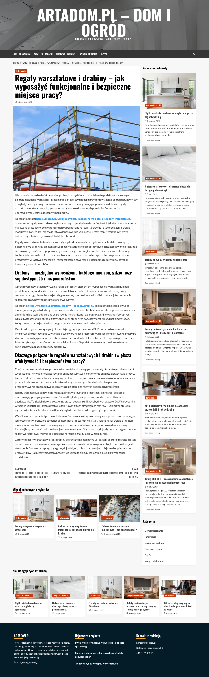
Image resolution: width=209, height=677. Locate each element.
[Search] (194, 53)
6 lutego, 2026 (66, 537)
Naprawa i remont (65, 54)
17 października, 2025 (112, 534)
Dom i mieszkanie (21, 54)
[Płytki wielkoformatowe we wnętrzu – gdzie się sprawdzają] (169, 91)
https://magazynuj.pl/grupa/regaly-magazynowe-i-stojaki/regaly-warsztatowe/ (83, 218)
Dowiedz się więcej (152, 140)
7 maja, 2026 (152, 194)
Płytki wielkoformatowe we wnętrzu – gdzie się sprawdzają (169, 115)
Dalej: (107, 472)
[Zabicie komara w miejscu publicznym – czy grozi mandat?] (119, 508)
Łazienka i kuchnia (87, 54)
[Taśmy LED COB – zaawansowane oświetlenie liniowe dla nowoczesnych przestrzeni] (169, 457)
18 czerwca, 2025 (25, 102)
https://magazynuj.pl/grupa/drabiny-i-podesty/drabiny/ (61, 305)
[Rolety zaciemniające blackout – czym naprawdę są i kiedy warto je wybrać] (169, 307)
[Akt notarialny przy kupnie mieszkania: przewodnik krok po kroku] (76, 508)
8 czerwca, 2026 (153, 121)
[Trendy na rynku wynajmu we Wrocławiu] (33, 508)
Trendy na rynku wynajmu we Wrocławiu (30, 528)
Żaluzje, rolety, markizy (25, 662)
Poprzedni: (43, 472)
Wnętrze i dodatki (43, 54)
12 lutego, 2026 (153, 337)
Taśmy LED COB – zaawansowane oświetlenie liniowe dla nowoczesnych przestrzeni (169, 480)
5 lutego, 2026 (152, 486)
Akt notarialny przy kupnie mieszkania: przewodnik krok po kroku (76, 529)
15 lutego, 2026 (23, 534)
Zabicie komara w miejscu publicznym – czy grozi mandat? (119, 528)
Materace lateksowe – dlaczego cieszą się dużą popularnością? (167, 188)
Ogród (104, 54)
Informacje (21, 71)
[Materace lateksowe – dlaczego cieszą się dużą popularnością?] (169, 164)
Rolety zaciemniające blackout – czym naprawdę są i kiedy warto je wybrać (166, 331)
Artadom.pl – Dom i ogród (104, 22)
